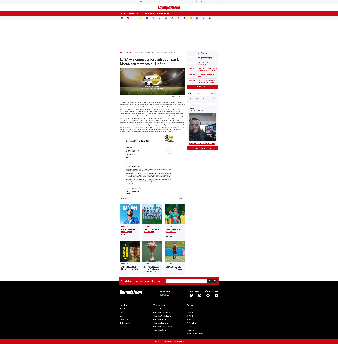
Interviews (133, 2)
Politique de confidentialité (209, 2)
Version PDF (194, 2)
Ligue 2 (139, 13)
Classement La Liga (159, 319)
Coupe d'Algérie (149, 13)
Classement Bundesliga (160, 323)
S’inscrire (212, 281)
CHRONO (141, 2)
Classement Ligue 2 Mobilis (161, 312)
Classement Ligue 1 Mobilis (161, 309)
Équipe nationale (163, 13)
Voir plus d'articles (202, 148)
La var (166, 2)
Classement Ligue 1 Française (162, 326)
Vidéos (149, 2)
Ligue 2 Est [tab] (200, 93)
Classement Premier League (162, 316)
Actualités (124, 2)
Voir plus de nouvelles (202, 87)
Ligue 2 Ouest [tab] (213, 93)
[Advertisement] (169, 34)
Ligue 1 (131, 13)
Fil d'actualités (158, 2)
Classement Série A (159, 330)
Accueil (123, 13)
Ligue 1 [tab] (190, 93)
